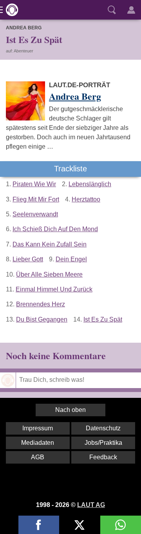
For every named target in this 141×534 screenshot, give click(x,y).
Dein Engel (71, 259)
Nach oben (70, 409)
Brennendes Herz (40, 304)
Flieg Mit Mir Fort (36, 199)
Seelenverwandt (35, 214)
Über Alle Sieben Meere (49, 274)
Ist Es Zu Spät (102, 319)
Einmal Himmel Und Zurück (54, 289)
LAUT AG (91, 505)
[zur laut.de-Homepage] (10, 10)
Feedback (103, 457)
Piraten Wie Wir (34, 184)
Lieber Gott (28, 259)
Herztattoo (86, 199)
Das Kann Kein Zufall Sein (50, 244)
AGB (37, 457)
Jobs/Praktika (103, 442)
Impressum (37, 428)
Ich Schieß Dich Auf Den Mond (55, 229)
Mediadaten (37, 442)
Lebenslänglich (90, 184)
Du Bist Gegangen (41, 319)
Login (131, 10)
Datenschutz (103, 428)
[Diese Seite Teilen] (38, 525)
